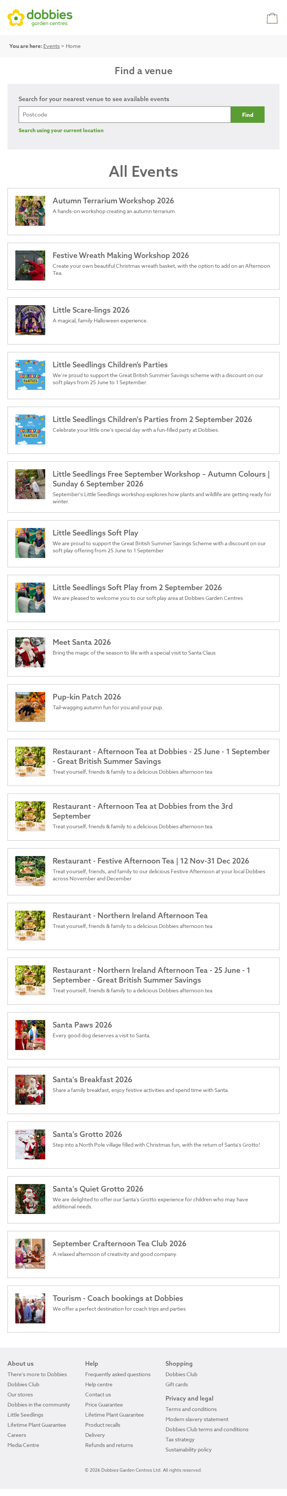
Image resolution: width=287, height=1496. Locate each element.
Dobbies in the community (38, 1404)
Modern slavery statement (197, 1419)
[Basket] (273, 18)
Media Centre (23, 1444)
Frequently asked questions (118, 1374)
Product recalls (102, 1424)
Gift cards (177, 1384)
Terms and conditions (191, 1408)
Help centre (98, 1384)
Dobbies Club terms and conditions (207, 1429)
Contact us (98, 1394)
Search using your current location (61, 130)
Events (51, 45)
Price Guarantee (104, 1404)
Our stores (20, 1394)
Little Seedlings (25, 1414)
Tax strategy (180, 1439)
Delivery (95, 1434)
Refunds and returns (109, 1444)
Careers (16, 1434)
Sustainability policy (189, 1449)
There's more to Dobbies (37, 1374)
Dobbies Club (23, 1384)
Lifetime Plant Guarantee (36, 1424)
